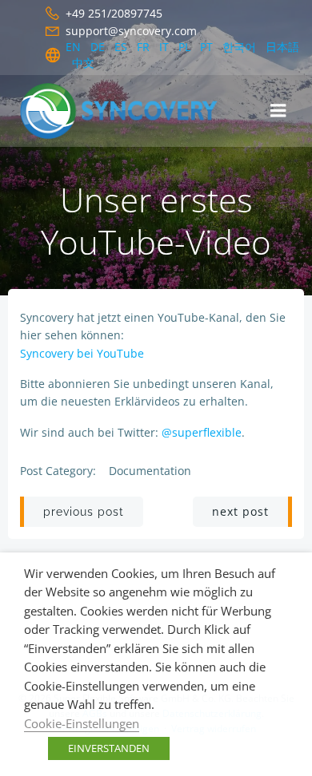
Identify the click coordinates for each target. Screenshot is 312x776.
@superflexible (202, 432)
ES (120, 46)
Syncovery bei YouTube (82, 353)
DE (97, 46)
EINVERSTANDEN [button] (109, 748)
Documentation (150, 470)
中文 (83, 62)
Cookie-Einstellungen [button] (81, 723)
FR (143, 46)
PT (206, 46)
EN (73, 46)
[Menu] (278, 111)
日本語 (282, 46)
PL (184, 46)
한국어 (239, 46)
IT (164, 46)
